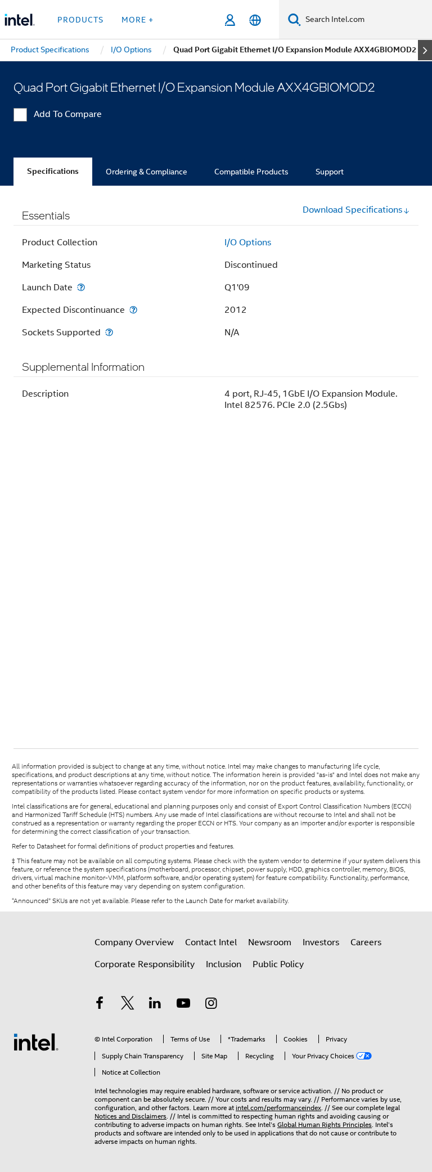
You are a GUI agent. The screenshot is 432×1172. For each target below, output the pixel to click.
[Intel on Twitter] (127, 1005)
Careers (365, 942)
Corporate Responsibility (144, 964)
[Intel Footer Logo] (36, 1041)
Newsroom (269, 942)
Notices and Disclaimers (130, 1116)
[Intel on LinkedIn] (155, 1005)
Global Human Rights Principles (324, 1124)
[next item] (425, 50)
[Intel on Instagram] (210, 1005)
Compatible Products (251, 172)
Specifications (53, 171)
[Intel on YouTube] (183, 1005)
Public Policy (278, 964)
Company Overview (134, 942)
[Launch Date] (81, 287)
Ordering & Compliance (146, 172)
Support (330, 172)
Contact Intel (211, 942)
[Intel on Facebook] (99, 1005)
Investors (321, 942)
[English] (255, 20)
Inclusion (223, 964)
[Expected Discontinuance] (133, 310)
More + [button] (138, 20)
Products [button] (80, 20)
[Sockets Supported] (109, 332)
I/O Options (247, 242)
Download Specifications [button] (352, 209)
